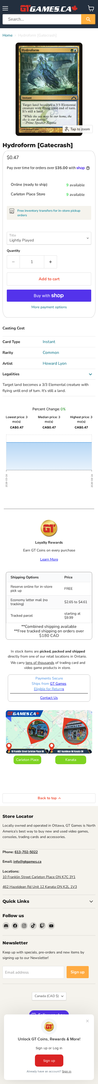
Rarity (8, 352)
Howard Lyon (55, 363)
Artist (8, 363)
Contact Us (49, 697)
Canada (47, 996)
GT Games (58, 683)
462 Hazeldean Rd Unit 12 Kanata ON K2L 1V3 (40, 886)
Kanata (70, 759)
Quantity (13, 251)
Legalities (11, 374)
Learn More (49, 559)
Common (51, 352)
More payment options (49, 307)
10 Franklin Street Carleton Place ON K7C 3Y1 (39, 877)
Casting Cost (14, 328)
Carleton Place (27, 759)
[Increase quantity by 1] (50, 261)
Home (8, 35)
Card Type (11, 341)
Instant (49, 342)
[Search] (88, 19)
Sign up (78, 972)
